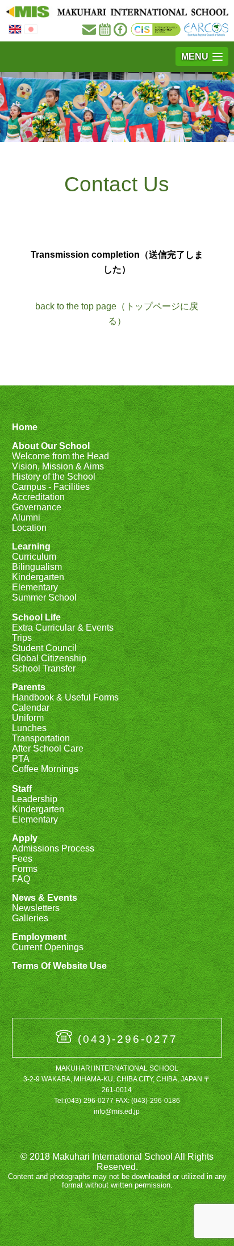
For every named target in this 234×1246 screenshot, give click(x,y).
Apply (24, 838)
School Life (36, 617)
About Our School (51, 446)
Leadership (34, 799)
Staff (22, 789)
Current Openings (47, 947)
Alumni (26, 517)
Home (24, 427)
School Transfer (44, 668)
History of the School (53, 476)
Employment (39, 937)
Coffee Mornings (45, 769)
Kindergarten (38, 577)
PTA (21, 758)
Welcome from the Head (60, 456)
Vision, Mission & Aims (58, 466)
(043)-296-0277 (128, 1039)
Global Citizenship (49, 658)
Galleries (30, 918)
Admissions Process (53, 848)
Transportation (41, 738)
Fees (22, 858)
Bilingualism (37, 567)
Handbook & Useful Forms (65, 697)
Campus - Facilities (51, 487)
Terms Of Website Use (59, 966)
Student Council (44, 648)
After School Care (47, 748)
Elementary (35, 587)
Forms (24, 869)
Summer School (44, 597)
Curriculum (34, 556)
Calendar (30, 707)
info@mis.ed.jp (117, 1111)
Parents (28, 687)
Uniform (28, 718)
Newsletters (36, 908)
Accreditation (38, 497)
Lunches (29, 728)
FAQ (21, 879)
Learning (31, 546)
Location (29, 527)
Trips (22, 638)
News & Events (44, 898)
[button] (202, 56)
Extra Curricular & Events (63, 627)
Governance (36, 507)
